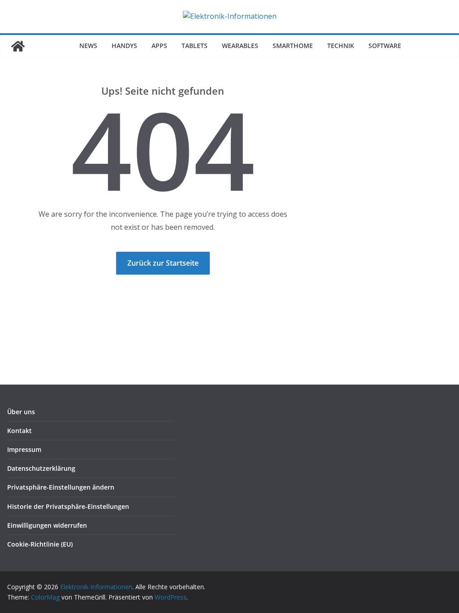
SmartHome (293, 45)
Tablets (195, 45)
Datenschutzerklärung (41, 468)
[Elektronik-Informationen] (18, 46)
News (88, 45)
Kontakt (19, 430)
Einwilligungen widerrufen (47, 525)
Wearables (240, 45)
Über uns (21, 411)
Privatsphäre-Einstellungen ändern (60, 487)
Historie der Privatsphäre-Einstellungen (68, 506)
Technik (340, 45)
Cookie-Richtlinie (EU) (40, 544)
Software (384, 45)
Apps (159, 45)
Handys (124, 45)
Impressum (24, 449)
